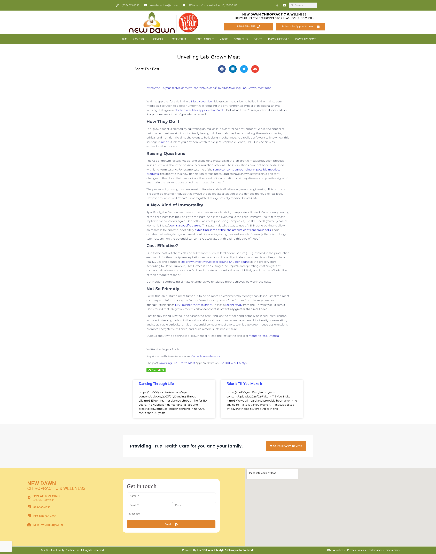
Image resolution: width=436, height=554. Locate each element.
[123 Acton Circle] (29, 498)
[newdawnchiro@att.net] (29, 524)
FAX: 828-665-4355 (44, 516)
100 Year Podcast (305, 39)
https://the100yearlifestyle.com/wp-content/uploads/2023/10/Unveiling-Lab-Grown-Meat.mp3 (208, 87)
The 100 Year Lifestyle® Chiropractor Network (225, 550)
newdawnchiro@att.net (49, 525)
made (165, 142)
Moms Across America (264, 335)
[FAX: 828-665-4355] (29, 516)
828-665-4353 (41, 507)
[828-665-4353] (29, 507)
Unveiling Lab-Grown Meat (177, 363)
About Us (138, 39)
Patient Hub (179, 39)
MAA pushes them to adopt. (194, 304)
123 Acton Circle (48, 496)
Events (257, 39)
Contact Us (241, 39)
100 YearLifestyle (278, 39)
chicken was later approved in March (199, 110)
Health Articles (204, 39)
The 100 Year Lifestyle (233, 363)
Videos (224, 39)
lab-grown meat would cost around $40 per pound (215, 261)
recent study (233, 304)
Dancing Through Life (156, 384)
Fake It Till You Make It (244, 384)
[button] (222, 69)
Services (158, 39)
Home (123, 39)
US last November (201, 101)
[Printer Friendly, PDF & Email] (156, 369)
